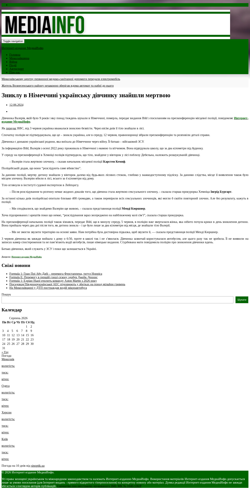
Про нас (14, 72)
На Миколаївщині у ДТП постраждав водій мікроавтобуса (48, 287)
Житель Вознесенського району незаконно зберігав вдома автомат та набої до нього (58, 85)
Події (12, 65)
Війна (13, 61)
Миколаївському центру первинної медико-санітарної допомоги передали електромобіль (61, 79)
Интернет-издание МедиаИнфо (22, 48)
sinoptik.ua (38, 465)
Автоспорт (16, 68)
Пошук (6, 294)
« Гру (5, 352)
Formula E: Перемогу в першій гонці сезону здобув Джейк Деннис (53, 277)
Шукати (242, 299)
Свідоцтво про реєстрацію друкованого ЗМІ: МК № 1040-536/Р (99, 486)
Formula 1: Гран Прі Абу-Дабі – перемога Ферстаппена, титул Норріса (55, 273)
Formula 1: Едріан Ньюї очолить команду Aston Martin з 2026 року (53, 280)
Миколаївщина (19, 58)
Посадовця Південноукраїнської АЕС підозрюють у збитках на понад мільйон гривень (67, 284)
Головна (14, 54)
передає (11, 128)
